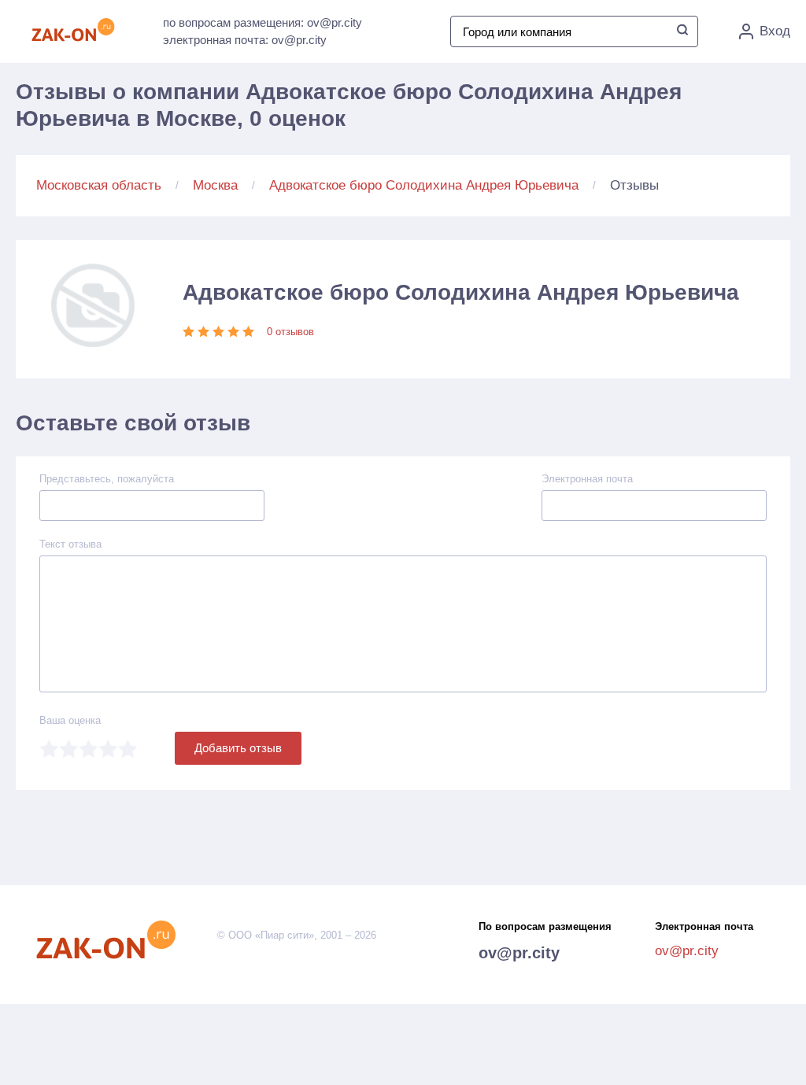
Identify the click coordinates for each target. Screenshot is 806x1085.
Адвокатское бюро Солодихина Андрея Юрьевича (424, 185)
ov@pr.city (519, 952)
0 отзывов (290, 332)
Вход (775, 31)
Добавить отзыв (238, 748)
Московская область (98, 185)
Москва (215, 185)
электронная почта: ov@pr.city (245, 39)
